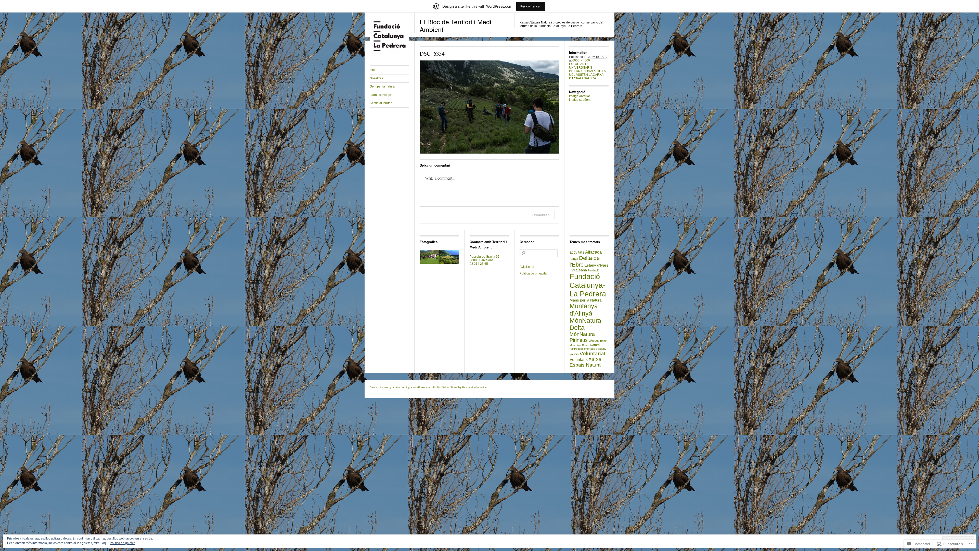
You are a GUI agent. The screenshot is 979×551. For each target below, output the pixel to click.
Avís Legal (527, 267)
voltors (574, 354)
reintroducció (578, 348)
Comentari (540, 215)
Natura (595, 345)
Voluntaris (579, 359)
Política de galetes (122, 543)
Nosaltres (376, 78)
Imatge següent (579, 100)
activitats (577, 252)
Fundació (593, 270)
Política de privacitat (533, 273)
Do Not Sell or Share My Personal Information (460, 387)
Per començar (530, 6)
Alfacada (593, 252)
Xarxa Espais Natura (585, 362)
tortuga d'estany (596, 348)
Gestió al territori (381, 103)
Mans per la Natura (585, 300)
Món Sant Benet (579, 345)
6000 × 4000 (581, 60)
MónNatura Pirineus (582, 337)
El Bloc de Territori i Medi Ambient (455, 25)
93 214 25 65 (479, 264)
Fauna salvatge (380, 95)
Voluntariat (592, 353)
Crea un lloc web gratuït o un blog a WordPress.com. (401, 387)
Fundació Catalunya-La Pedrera (588, 285)
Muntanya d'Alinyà (584, 309)
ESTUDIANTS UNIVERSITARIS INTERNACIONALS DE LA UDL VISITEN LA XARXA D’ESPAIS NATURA (587, 71)
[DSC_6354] (489, 107)
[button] (429, 257)
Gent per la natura (382, 86)
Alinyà (574, 259)
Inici (372, 70)
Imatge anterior (579, 96)
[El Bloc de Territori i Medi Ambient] (389, 55)
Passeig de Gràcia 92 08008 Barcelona (484, 258)
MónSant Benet (597, 340)
